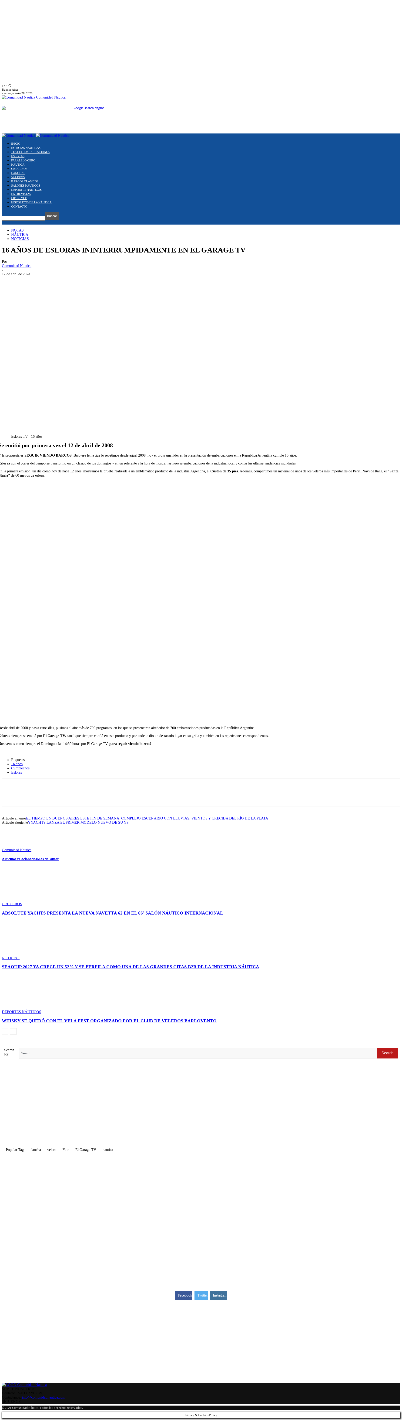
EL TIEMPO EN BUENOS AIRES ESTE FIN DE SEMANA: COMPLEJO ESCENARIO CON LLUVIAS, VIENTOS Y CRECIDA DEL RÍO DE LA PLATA (147, 818)
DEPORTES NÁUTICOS (26, 189)
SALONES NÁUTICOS (25, 185)
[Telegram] (59, 796)
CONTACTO (19, 206)
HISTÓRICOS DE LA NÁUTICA (31, 202)
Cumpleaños (20, 768)
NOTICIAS (20, 239)
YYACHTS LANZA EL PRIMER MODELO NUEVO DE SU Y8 (78, 822)
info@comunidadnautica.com (43, 1397)
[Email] (76, 796)
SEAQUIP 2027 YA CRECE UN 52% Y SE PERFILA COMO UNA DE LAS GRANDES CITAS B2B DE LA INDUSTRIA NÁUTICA (130, 966)
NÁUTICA (17, 164)
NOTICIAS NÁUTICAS (25, 148)
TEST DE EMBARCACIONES (30, 152)
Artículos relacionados (19, 859)
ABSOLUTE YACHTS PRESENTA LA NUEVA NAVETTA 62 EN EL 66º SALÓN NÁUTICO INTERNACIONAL (112, 913)
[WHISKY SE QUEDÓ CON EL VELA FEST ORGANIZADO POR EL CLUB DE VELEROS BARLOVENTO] (27, 1008)
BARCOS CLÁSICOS (24, 181)
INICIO (15, 143)
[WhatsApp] (43, 796)
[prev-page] (5, 1031)
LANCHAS (18, 173)
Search (387, 1053)
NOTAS (17, 230)
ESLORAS (17, 156)
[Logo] (19, 135)
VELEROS (18, 177)
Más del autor (48, 859)
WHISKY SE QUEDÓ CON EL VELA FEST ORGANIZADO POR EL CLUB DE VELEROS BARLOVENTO (109, 1020)
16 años (17, 764)
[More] (93, 796)
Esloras (16, 772)
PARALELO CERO (23, 160)
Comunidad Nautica (16, 266)
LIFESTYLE (19, 198)
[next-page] (13, 1031)
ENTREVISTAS (21, 194)
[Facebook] (9, 796)
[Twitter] (26, 796)
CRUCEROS (19, 169)
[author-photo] (13, 846)
